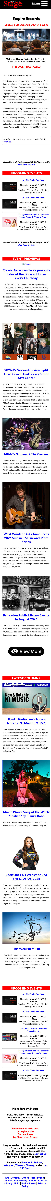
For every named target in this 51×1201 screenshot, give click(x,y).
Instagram (8, 1165)
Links (17, 1183)
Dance (25, 1177)
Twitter (38, 1162)
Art (7, 1177)
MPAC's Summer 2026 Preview (26, 454)
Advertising (20, 1180)
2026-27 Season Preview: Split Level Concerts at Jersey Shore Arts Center (26, 374)
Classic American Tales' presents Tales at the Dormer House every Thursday (26, 274)
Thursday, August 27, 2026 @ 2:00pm (33, 186)
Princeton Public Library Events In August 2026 (26, 617)
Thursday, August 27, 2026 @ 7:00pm (33, 1037)
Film (33, 1177)
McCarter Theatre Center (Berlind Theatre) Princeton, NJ (33, 191)
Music (40, 1177)
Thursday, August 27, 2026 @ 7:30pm (33, 203)
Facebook (27, 1162)
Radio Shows (28, 1183)
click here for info (26, 164)
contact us (40, 1153)
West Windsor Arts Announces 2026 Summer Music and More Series (26, 538)
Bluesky (30, 1165)
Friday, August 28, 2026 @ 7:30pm (33, 1075)
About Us (34, 1180)
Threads (20, 1165)
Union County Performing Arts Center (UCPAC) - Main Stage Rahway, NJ (33, 1043)
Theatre (7, 1180)
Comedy (15, 1177)
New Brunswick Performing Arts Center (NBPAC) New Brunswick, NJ (33, 228)
